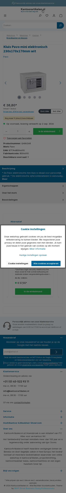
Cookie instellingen (18, 263)
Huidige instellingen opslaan (33, 255)
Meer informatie (37, 249)
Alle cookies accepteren (45, 263)
